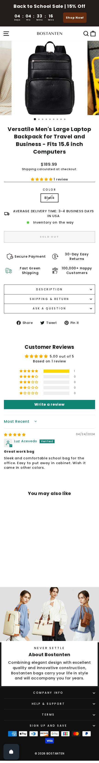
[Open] (11, 752)
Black (49, 197)
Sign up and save (48, 726)
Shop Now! (75, 18)
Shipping (29, 169)
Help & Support (48, 704)
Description (49, 289)
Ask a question (49, 308)
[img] (15, 434)
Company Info (48, 693)
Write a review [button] (49, 404)
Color (49, 190)
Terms (48, 714)
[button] (42, 179)
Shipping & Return (49, 299)
